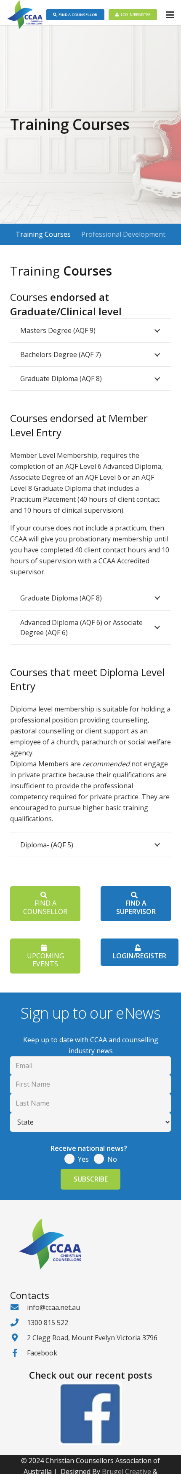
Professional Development (123, 234)
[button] (170, 15)
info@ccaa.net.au (53, 1307)
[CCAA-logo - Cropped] (25, 15)
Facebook (42, 1353)
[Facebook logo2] (90, 1413)
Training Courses (43, 234)
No (112, 1159)
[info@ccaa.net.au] (18, 1307)
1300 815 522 (47, 1322)
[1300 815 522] (18, 1322)
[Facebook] (18, 1353)
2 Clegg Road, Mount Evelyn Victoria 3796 (92, 1337)
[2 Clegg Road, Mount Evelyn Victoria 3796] (18, 1337)
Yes (83, 1159)
